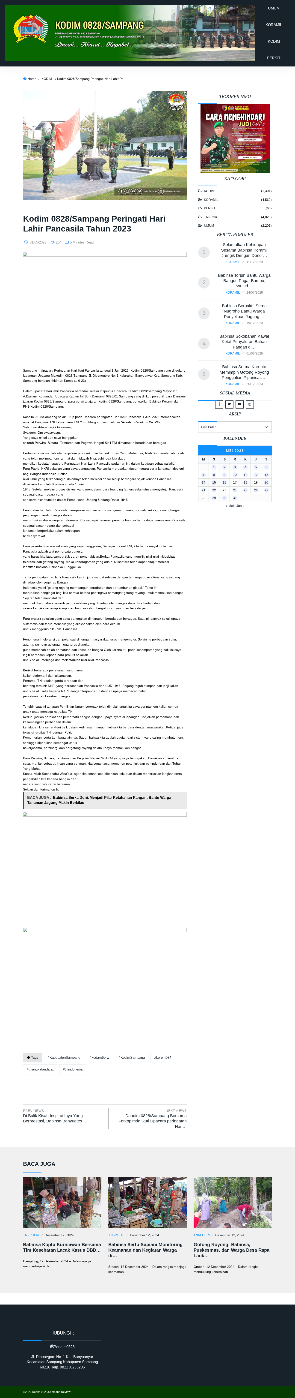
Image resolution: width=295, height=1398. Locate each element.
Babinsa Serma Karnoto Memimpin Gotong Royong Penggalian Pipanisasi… (244, 372)
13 (266, 475)
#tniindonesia (73, 1069)
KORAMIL (274, 25)
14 (203, 482)
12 (256, 475)
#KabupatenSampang (64, 1057)
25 (245, 490)
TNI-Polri (210, 217)
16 (224, 482)
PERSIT (273, 58)
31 (235, 498)
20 (266, 482)
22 (214, 490)
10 (235, 475)
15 (214, 482)
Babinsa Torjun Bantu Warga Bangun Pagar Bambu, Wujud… (244, 281)
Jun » (240, 506)
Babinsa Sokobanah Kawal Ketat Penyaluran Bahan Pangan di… (244, 341)
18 (245, 482)
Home (32, 79)
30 (224, 498)
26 (256, 490)
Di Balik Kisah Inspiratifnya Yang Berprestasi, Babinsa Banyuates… (54, 1116)
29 (214, 498)
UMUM (274, 8)
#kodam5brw (99, 1057)
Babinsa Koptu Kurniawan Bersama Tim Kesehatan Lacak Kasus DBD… (62, 1247)
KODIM (274, 41)
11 (245, 475)
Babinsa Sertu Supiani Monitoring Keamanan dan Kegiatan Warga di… (145, 1250)
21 (203, 490)
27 (266, 490)
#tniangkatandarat (40, 1069)
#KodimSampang (132, 1057)
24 (235, 490)
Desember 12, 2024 (59, 1235)
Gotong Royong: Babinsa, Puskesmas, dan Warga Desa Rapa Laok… (231, 1250)
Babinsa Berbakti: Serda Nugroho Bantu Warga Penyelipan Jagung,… (244, 311)
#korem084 (162, 1057)
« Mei (230, 506)
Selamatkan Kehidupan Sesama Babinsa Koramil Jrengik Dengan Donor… (244, 250)
